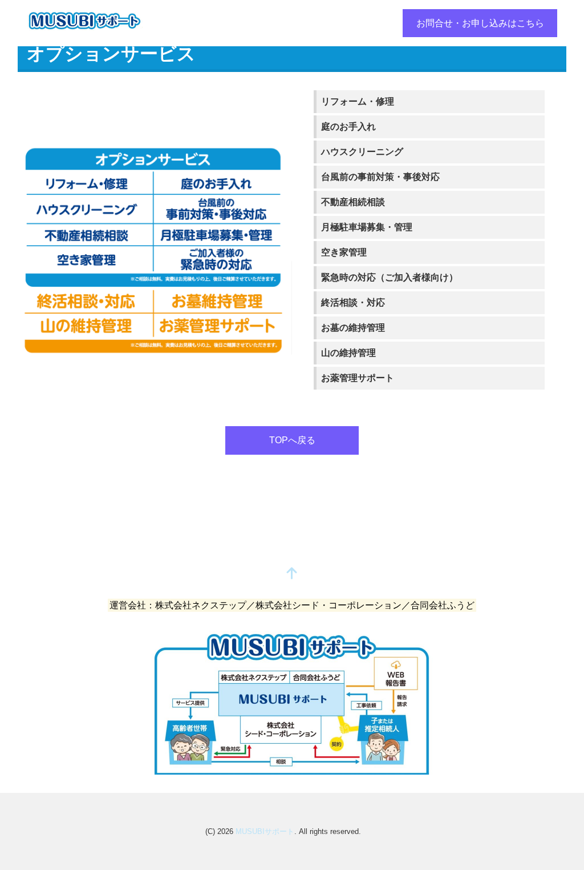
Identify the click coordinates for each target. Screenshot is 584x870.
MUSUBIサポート (265, 831)
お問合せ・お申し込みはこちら (480, 23)
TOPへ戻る (292, 440)
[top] (292, 574)
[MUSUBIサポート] (85, 19)
